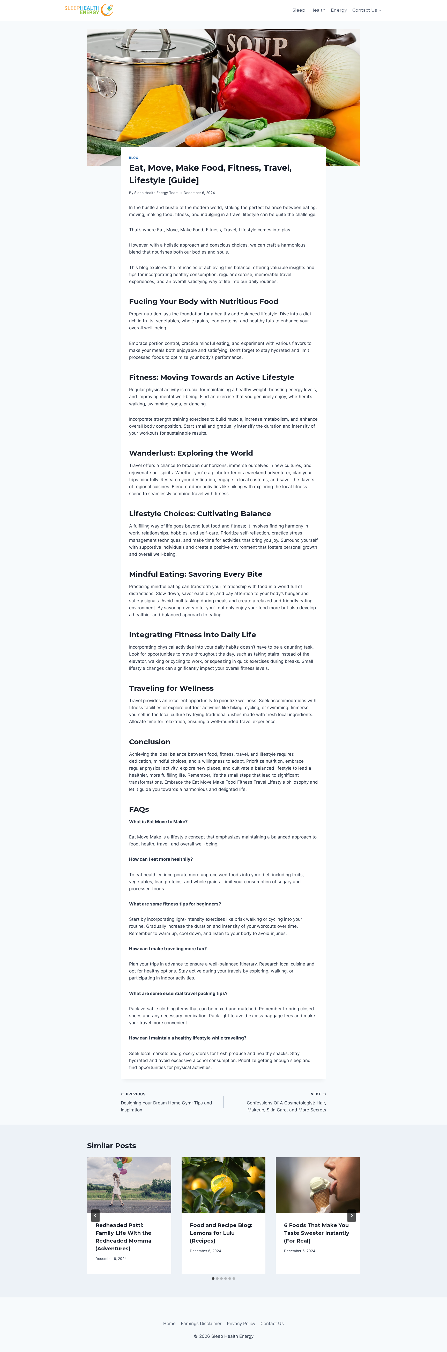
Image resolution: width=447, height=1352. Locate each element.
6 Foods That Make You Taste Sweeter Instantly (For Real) (316, 1233)
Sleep (299, 10)
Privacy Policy (241, 1323)
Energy (339, 10)
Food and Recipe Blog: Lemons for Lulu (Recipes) (221, 1233)
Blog (133, 158)
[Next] (351, 1215)
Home (169, 1323)
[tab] (213, 1278)
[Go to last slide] (95, 1215)
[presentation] (129, 1185)
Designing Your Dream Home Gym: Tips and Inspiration (166, 1102)
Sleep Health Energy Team (156, 193)
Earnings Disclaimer (201, 1323)
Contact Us (272, 1323)
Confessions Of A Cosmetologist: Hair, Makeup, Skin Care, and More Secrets (286, 1102)
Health (318, 10)
